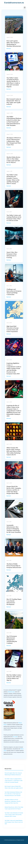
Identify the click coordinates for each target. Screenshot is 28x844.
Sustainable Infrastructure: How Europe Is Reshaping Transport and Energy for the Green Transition (14, 528)
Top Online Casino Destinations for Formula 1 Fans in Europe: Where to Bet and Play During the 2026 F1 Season (14, 814)
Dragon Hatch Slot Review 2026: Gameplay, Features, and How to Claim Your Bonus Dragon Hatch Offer (14, 490)
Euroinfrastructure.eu (14, 2)
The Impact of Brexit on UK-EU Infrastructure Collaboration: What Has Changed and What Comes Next (14, 141)
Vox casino (15, 736)
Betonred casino (11, 691)
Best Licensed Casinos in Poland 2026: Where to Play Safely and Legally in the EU (14, 787)
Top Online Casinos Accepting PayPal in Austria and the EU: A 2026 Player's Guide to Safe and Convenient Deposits (13, 780)
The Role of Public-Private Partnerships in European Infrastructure (14, 565)
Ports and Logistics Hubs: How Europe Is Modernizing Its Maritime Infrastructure (13, 773)
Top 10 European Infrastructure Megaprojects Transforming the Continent (12, 639)
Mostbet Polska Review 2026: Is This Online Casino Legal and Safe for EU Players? (14, 808)
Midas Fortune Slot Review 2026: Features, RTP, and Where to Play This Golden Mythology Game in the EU (14, 451)
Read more (9, 48)
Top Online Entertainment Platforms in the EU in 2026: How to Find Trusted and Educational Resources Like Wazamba (13, 794)
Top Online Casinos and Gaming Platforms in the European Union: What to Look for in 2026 (14, 822)
